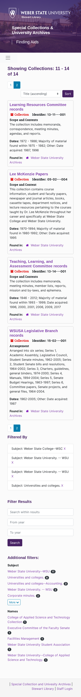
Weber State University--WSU (29, 571)
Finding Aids (27, 42)
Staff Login (65, 689)
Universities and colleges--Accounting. (36, 583)
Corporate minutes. (22, 595)
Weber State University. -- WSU (30, 589)
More (12, 602)
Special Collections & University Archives (32, 30)
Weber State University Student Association (39, 644)
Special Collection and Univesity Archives (41, 684)
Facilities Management (24, 638)
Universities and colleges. (26, 577)
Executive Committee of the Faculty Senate (39, 628)
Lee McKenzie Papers (29, 174)
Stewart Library (43, 689)
